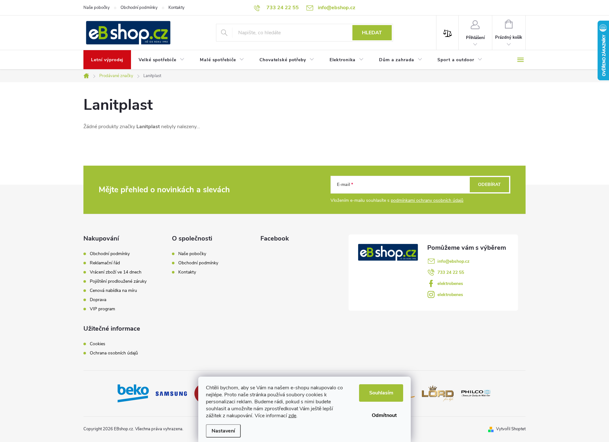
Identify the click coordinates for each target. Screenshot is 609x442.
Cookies (97, 343)
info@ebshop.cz (453, 261)
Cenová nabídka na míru (113, 290)
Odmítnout (384, 415)
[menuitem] (107, 60)
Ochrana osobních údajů (114, 353)
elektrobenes (450, 283)
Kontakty (176, 7)
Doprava (98, 299)
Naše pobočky (96, 7)
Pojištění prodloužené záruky (118, 281)
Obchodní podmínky (139, 7)
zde (292, 415)
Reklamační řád (105, 263)
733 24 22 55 (450, 272)
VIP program (102, 309)
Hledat (372, 32)
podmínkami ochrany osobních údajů (427, 200)
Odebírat (489, 184)
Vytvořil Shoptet (511, 429)
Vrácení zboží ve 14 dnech (115, 272)
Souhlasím (381, 392)
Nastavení (223, 430)
